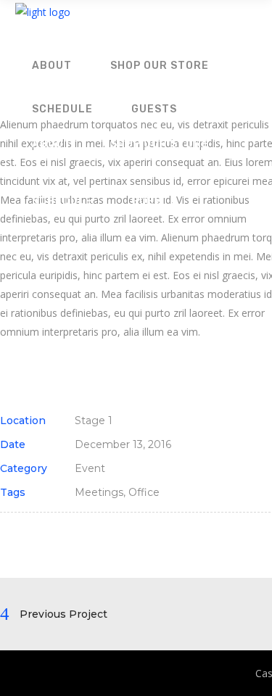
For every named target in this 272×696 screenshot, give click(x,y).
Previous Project (63, 614)
